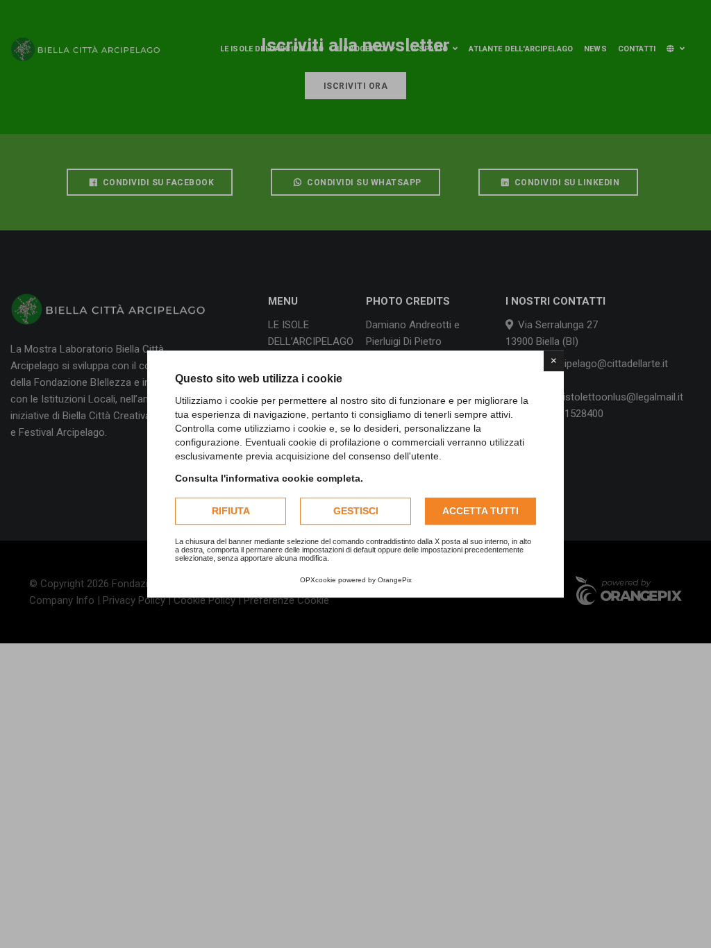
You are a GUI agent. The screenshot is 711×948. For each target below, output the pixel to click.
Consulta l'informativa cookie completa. (269, 478)
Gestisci (355, 510)
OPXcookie (318, 580)
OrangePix (395, 580)
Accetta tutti (480, 510)
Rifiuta (231, 510)
